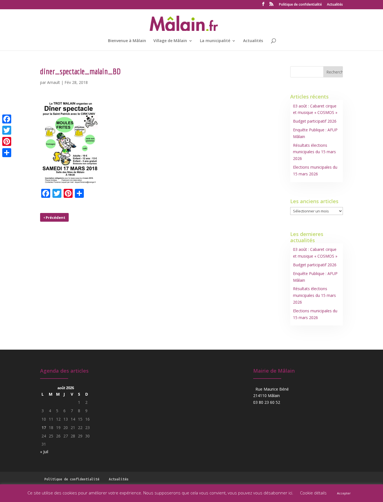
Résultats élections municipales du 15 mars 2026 (314, 152)
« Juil (44, 451)
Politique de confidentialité (300, 5)
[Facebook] (6, 119)
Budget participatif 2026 (314, 121)
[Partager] (6, 152)
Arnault (53, 82)
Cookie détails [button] (313, 493)
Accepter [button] (344, 493)
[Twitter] (6, 130)
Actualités (335, 5)
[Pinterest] (6, 141)
